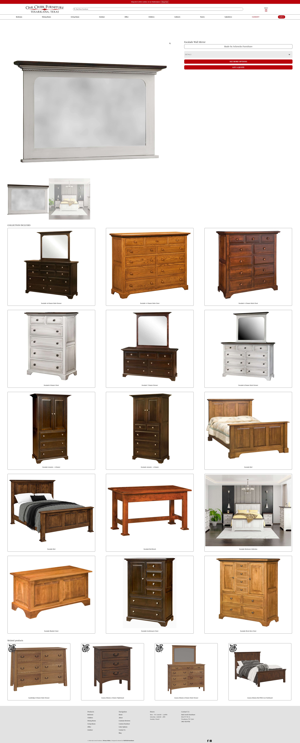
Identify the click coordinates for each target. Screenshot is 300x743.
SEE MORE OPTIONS (238, 61)
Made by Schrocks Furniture (238, 46)
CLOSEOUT (255, 17)
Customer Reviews (124, 721)
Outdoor (102, 17)
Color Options (123, 727)
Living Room (75, 17)
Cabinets (177, 17)
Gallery (281, 17)
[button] (170, 43)
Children (151, 17)
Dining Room (46, 17)
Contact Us (122, 730)
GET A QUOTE (238, 67)
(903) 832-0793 (185, 721)
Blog (120, 733)
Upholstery (228, 17)
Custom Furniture (124, 724)
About (121, 717)
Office (127, 17)
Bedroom (19, 17)
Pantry (202, 17)
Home (120, 714)
